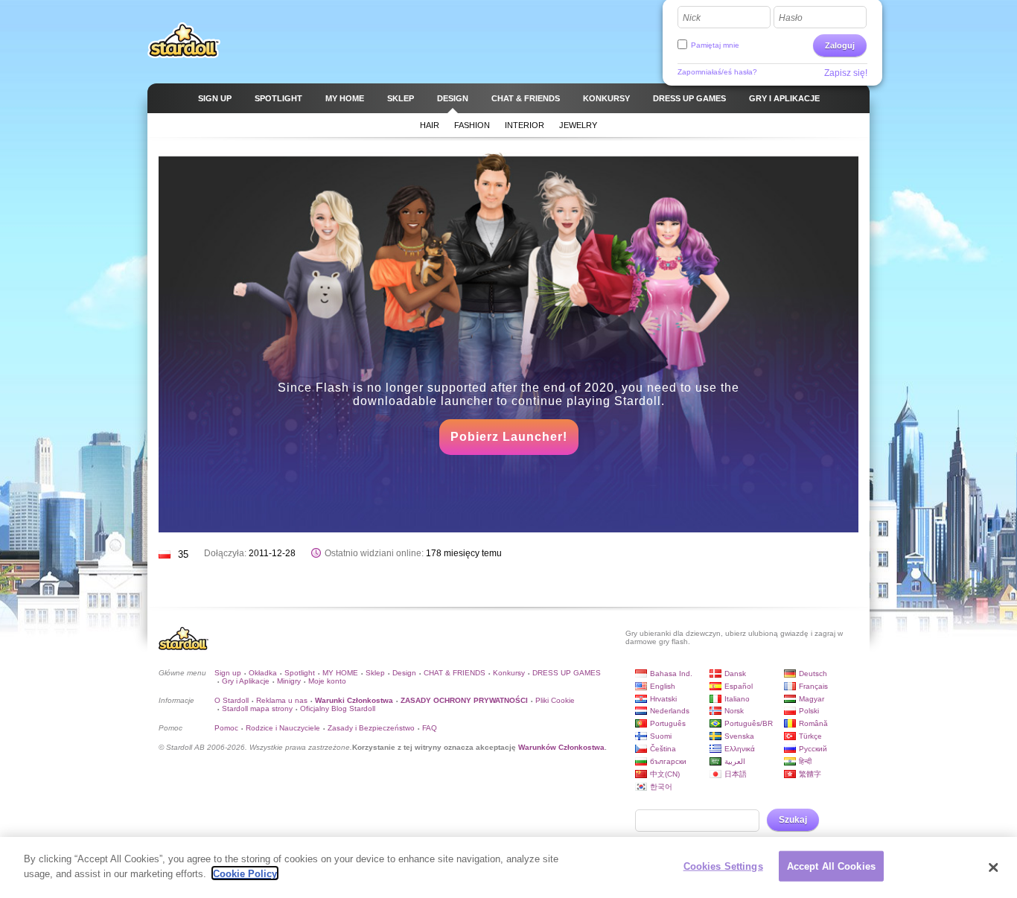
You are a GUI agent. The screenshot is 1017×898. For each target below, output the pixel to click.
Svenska (739, 736)
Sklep (375, 673)
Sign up (227, 673)
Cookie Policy (245, 873)
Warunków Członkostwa (561, 747)
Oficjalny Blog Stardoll (337, 708)
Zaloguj (840, 45)
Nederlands (669, 711)
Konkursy (509, 673)
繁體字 (810, 774)
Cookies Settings (723, 866)
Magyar (811, 699)
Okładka (263, 673)
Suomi (661, 736)
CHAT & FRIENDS (454, 673)
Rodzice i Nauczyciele (283, 728)
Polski (809, 711)
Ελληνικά (739, 749)
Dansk (735, 673)
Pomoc (226, 728)
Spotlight (299, 673)
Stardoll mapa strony (257, 708)
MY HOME (340, 673)
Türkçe (810, 736)
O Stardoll (231, 700)
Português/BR (748, 723)
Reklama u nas (281, 700)
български (668, 761)
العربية (734, 761)
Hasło (791, 18)
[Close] (993, 867)
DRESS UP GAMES (566, 673)
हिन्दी (805, 761)
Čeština (663, 749)
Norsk (734, 711)
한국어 (661, 787)
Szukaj (793, 820)
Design (404, 673)
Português (668, 723)
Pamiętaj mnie (715, 45)
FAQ (429, 728)
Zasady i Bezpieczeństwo (371, 728)
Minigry (289, 681)
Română (813, 723)
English (662, 686)
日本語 (735, 774)
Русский (813, 749)
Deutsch (813, 673)
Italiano (737, 699)
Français (813, 686)
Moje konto (327, 681)
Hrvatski (663, 699)
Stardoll (183, 40)
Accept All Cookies (831, 866)
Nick (692, 18)
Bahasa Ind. (671, 673)
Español (738, 686)
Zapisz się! (845, 73)
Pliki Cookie (555, 700)
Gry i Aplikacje (246, 681)
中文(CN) (665, 774)
